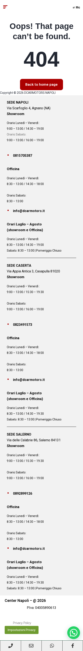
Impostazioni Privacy (22, 630)
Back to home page (41, 84)
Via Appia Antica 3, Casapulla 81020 (33, 271)
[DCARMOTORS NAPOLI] (76, 7)
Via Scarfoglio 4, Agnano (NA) (28, 108)
